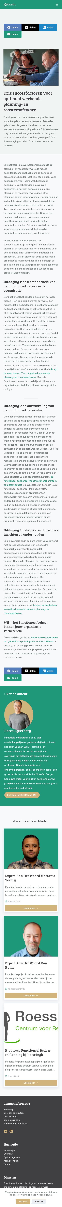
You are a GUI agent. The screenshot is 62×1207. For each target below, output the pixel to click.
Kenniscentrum (11, 1161)
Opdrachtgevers (12, 1157)
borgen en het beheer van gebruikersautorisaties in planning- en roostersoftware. (30, 609)
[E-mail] (12, 34)
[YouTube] (5, 1131)
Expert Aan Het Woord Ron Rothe (26, 965)
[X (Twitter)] (30, 27)
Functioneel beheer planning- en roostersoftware (28, 1183)
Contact (8, 1164)
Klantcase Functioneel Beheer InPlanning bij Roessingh (28, 1052)
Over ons (8, 1154)
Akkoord (23, 1201)
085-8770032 (11, 1116)
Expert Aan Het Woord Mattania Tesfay (30, 877)
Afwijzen (39, 1201)
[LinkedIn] (48, 27)
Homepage (9, 1150)
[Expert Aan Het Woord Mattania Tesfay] (31, 849)
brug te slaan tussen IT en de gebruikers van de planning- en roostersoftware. (30, 373)
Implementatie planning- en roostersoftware (26, 1187)
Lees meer (32, 909)
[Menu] (57, 4)
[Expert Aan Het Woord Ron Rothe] (31, 936)
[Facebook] (12, 27)
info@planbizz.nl (12, 1120)
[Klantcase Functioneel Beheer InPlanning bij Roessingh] (31, 1023)
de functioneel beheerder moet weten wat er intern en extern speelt (30, 480)
